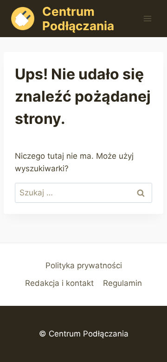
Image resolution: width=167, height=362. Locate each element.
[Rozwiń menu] (147, 18)
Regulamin (122, 283)
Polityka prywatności (83, 265)
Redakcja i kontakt (59, 283)
